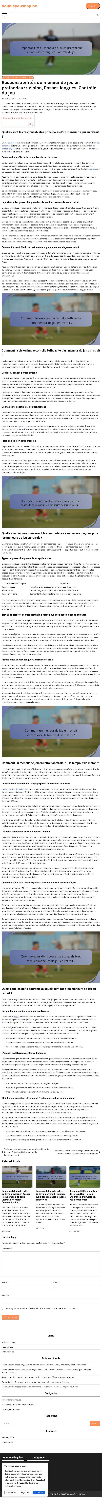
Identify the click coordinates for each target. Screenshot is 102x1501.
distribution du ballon (14, 789)
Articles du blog (8, 1342)
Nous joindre (7, 1347)
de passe (94, 169)
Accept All (39, 1492)
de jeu (16, 1016)
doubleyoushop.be (19, 5)
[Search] (98, 15)
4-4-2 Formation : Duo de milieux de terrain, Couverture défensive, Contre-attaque (38, 1377)
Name (5, 1282)
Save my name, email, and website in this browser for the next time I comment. (41, 1308)
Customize (11, 1492)
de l (22, 395)
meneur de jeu (11, 143)
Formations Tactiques (11, 1400)
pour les (22, 426)
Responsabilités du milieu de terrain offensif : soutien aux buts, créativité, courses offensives (51, 1195)
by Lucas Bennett (8, 98)
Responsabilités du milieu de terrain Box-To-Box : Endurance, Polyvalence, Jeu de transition (83, 1195)
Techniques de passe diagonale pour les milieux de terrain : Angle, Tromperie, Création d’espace (44, 1365)
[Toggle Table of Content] (29, 124)
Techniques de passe (11, 1409)
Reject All (25, 1492)
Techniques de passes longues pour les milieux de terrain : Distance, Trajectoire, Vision (40, 1387)
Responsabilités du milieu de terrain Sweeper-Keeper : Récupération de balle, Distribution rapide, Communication (16, 1197)
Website (5, 1295)
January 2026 (8, 1442)
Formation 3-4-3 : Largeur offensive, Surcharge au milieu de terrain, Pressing (35, 1382)
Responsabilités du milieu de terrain (18, 78)
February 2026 (8, 1437)
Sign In (92, 6)
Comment (7, 1248)
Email (56, 1282)
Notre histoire (8, 1352)
